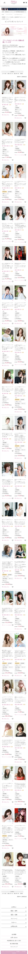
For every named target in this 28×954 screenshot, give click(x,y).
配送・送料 (14, 911)
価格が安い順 (10, 73)
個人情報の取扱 (14, 943)
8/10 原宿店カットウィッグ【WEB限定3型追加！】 (14, 11)
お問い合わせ (14, 937)
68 (16, 105)
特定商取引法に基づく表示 (14, 940)
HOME (3, 14)
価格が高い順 (16, 73)
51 (3, 147)
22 (16, 189)
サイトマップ (14, 946)
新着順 (21, 73)
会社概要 (14, 934)
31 (16, 146)
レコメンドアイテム (9, 14)
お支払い (14, 907)
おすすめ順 (4, 73)
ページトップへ (25, 884)
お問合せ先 (14, 926)
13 (16, 231)
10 (16, 272)
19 (3, 233)
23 (3, 189)
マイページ (14, 918)
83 (3, 106)
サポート (14, 922)
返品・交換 (14, 914)
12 (3, 273)
